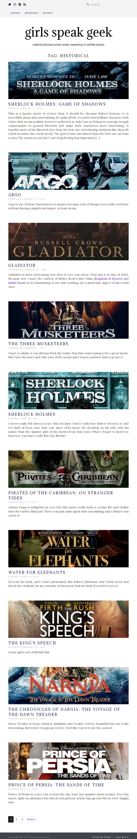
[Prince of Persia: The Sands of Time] (68, 761)
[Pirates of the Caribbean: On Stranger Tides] (68, 469)
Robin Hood (16, 283)
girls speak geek (68, 32)
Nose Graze (122, 837)
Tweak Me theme (102, 837)
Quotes (15, 13)
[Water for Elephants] (68, 548)
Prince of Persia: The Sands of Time (56, 784)
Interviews (31, 13)
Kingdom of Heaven (108, 279)
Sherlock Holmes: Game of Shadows (57, 104)
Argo (15, 194)
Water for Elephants (37, 572)
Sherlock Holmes (32, 414)
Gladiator (22, 265)
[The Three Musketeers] (68, 320)
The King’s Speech (32, 643)
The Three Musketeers (38, 343)
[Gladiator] (68, 241)
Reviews (48, 13)
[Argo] (68, 171)
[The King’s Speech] (68, 619)
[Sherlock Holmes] (68, 390)
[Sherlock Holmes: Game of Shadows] (68, 80)
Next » (31, 819)
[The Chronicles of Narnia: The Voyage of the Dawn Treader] (68, 685)
